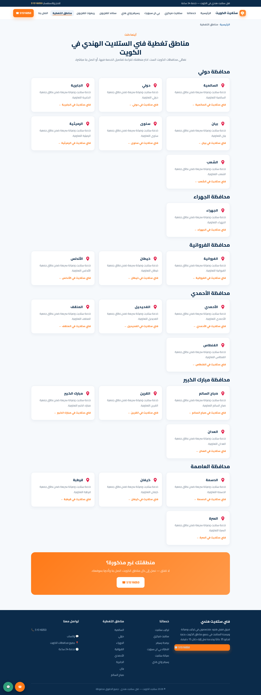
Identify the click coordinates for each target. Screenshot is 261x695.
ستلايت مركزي (173, 13)
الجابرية (120, 662)
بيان (122, 668)
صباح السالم (117, 674)
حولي (121, 636)
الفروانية (119, 649)
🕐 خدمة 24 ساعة (69, 649)
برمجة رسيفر (162, 642)
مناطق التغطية (62, 13)
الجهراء (120, 642)
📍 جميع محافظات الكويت (64, 642)
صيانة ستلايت (162, 655)
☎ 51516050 (23, 13)
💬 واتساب (73, 636)
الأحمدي (119, 655)
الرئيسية (205, 13)
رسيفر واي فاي (130, 13)
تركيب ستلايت (162, 629)
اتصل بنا (43, 13)
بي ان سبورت (152, 13)
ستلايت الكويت (227, 13)
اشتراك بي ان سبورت (158, 649)
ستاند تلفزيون (107, 13)
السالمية (119, 629)
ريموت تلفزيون (86, 13)
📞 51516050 (38, 629)
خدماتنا (191, 13)
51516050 (36, 3)
